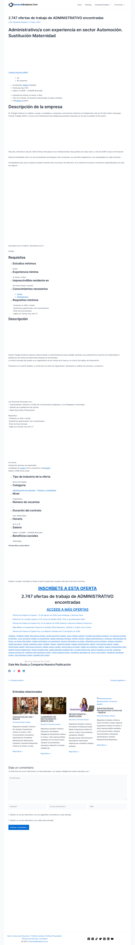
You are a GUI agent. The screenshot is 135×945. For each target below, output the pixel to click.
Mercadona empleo (37, 636)
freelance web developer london (38, 652)
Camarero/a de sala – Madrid (23, 718)
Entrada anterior (16, 680)
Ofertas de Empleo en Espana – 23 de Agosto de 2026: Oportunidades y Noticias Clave (48, 615)
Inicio (9, 936)
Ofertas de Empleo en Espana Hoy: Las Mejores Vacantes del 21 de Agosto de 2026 (46, 631)
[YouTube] (112, 939)
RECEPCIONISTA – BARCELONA (78, 715)
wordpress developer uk (80, 652)
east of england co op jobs (102, 650)
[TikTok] (96, 939)
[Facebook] (9, 671)
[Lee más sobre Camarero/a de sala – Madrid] (25, 705)
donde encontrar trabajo (56, 636)
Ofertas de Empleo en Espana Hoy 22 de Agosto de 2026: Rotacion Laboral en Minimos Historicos (52, 623)
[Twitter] (14, 671)
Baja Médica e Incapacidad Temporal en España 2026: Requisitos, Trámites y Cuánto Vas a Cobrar (52, 627)
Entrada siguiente (118, 680)
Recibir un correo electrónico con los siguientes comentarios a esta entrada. (40, 815)
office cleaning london (61, 652)
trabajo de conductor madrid (92, 647)
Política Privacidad (53, 936)
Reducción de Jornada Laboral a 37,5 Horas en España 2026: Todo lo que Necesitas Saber (49, 619)
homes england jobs (23, 650)
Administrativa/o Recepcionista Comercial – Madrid (109, 710)
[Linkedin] (24, 671)
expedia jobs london (41, 655)
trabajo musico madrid (52, 647)
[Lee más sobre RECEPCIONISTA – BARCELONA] (81, 704)
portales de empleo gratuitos (97, 636)
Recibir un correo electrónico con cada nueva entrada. (32, 820)
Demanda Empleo (19, 722)
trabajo (19, 101)
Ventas (19, 294)
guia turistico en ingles (71, 647)
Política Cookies (37, 936)
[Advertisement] (67, 55)
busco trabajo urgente (75, 636)
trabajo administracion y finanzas (98, 639)
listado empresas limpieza (60, 639)
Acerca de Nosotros (21, 936)
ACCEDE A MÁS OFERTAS (67, 609)
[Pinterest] (19, 671)
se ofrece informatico (22, 641)
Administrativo (22, 297)
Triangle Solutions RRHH (18, 72)
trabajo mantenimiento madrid (83, 644)
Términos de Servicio (30, 939)
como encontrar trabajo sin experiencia (33, 639)
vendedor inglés (22, 636)
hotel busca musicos (33, 647)
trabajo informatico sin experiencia (46, 641)
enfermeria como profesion (96, 641)
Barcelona (44, 724)
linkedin (46, 644)
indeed (53, 644)
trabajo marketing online (32, 644)
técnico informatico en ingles (72, 641)
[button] (110, 5)
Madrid (26, 85)
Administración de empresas (24, 490)
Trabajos (11, 636)
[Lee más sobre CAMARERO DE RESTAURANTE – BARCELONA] (53, 705)
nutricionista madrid (104, 644)
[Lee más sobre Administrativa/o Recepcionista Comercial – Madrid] (109, 701)
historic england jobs (40, 650)
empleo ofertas (78, 639)
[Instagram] (92, 939)
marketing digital (63, 644)
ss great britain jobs (82, 650)
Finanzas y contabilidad (46, 490)
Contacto (43, 939)
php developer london (23, 655)
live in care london (98, 652)
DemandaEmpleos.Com (38, 941)
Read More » (18, 751)
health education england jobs (61, 650)
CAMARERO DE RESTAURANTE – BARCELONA (49, 719)
